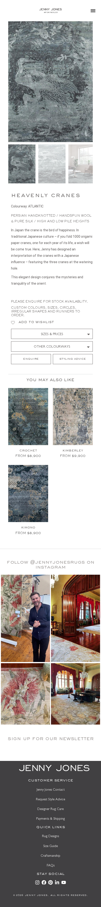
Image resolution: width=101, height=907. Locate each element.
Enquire (31, 359)
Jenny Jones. (36, 895)
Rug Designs (50, 836)
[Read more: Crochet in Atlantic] (28, 416)
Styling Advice (72, 359)
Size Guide (50, 846)
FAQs (50, 866)
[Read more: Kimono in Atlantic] (28, 493)
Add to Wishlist (36, 322)
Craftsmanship (50, 856)
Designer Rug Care (50, 809)
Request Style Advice (50, 800)
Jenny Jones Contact (51, 790)
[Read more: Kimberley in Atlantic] (73, 416)
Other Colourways (52, 347)
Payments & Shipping (50, 819)
